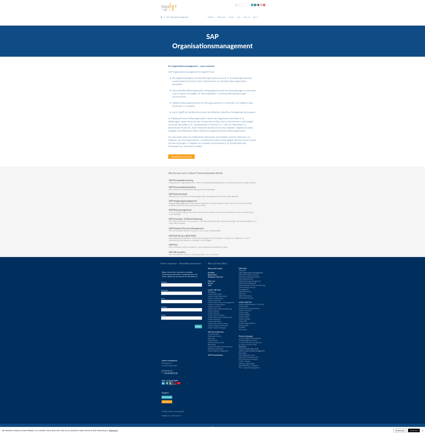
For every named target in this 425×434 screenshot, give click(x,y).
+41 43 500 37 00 (171, 373)
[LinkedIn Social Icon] (252, 5)
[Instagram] (261, 5)
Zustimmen (414, 430)
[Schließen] (422, 430)
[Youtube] (178, 383)
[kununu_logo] (258, 5)
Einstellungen (400, 430)
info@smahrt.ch (167, 370)
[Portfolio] (161, 17)
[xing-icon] (255, 5)
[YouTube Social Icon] (264, 5)
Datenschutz (113, 430)
